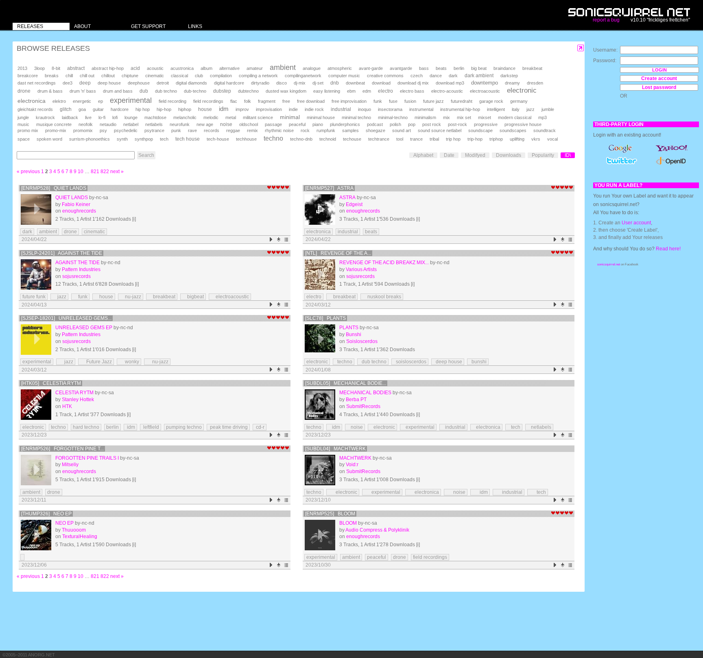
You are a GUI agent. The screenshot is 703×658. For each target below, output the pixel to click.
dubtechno (248, 91)
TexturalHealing (79, 536)
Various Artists (361, 269)
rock (305, 130)
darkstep (509, 75)
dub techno (166, 91)
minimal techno (356, 117)
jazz (530, 109)
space (23, 139)
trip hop (453, 139)
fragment (266, 101)
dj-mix (300, 82)
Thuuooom (74, 530)
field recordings (208, 101)
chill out (87, 75)
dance (436, 75)
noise (226, 124)
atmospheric (339, 68)
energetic (82, 101)
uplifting (517, 139)
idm (224, 109)
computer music (344, 75)
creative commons (385, 75)
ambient (283, 67)
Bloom (348, 523)
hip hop (142, 109)
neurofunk (180, 124)
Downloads (508, 155)
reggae (233, 130)
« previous (28, 171)
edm (366, 91)
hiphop (184, 109)
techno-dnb (301, 139)
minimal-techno (393, 117)
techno (273, 138)
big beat (479, 68)
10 (80, 171)
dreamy (512, 82)
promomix (83, 130)
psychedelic (126, 130)
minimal (290, 117)
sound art (401, 130)
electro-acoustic (447, 91)
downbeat (355, 82)
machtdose (155, 117)
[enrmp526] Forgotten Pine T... (62, 449)
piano (317, 124)
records (211, 130)
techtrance (378, 139)
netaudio (108, 124)
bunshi (478, 362)
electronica (31, 101)
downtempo (484, 83)
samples (350, 130)
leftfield (150, 427)
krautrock (45, 117)
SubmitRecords (363, 406)
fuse (393, 101)
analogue (312, 68)
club (199, 75)
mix (446, 117)
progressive (486, 124)
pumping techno (184, 427)
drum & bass (50, 91)
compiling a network (258, 75)
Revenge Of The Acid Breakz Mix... (384, 262)
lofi (115, 117)
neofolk (86, 124)
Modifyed (475, 155)
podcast (375, 124)
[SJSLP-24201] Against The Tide (61, 253)
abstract (76, 68)
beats (441, 68)
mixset (484, 117)
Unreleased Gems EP (83, 327)
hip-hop (164, 109)
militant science (258, 117)
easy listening (326, 91)
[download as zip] (279, 239)
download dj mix (413, 82)
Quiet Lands (71, 197)
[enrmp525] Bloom (330, 514)
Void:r (352, 464)
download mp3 (450, 82)
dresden (535, 82)
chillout (108, 75)
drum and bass (118, 91)
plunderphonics (345, 124)
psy (103, 130)
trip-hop (474, 139)
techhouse (246, 139)
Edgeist (354, 204)
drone (24, 91)
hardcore (120, 109)
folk (247, 101)
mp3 (542, 117)
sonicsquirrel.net (608, 264)
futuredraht (461, 101)
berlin (459, 68)
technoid (327, 139)
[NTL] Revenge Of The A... (338, 253)
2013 (22, 68)
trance (416, 139)
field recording (172, 101)
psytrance (154, 130)
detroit (163, 82)
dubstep (222, 91)
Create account (659, 78)
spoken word (49, 139)
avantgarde (401, 68)
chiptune (130, 75)
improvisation (269, 109)
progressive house (522, 124)
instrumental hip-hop (460, 109)
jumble (547, 109)
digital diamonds (191, 82)
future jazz (433, 101)
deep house (109, 82)
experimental (131, 100)
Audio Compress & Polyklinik (377, 530)
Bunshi (353, 334)
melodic (210, 117)
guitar (98, 109)
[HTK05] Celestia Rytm (51, 383)
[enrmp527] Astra (329, 188)
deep (85, 83)
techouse (352, 139)
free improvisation (349, 101)
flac (233, 101)
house (205, 109)
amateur (255, 68)
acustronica (182, 68)
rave (192, 130)
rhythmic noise (279, 130)
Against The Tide (77, 262)
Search (146, 155)
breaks (52, 75)
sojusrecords (76, 276)
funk (377, 101)
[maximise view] (581, 48)
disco (281, 82)
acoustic (155, 68)
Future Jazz (96, 362)
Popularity (543, 155)
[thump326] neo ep (46, 514)
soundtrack (544, 130)
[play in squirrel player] (36, 209)
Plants (348, 327)
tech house (187, 138)
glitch (66, 109)
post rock (431, 124)
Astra (347, 197)
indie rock (314, 109)
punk (176, 130)
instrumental (421, 109)
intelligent (496, 109)
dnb (334, 82)
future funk (34, 297)
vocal (552, 139)
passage (273, 124)
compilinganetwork (303, 75)
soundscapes (513, 130)
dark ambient (479, 75)
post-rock (457, 124)
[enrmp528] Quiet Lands (53, 188)
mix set (464, 117)
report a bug (606, 20)
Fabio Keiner (76, 204)
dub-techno (195, 91)
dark (453, 75)
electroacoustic (485, 91)
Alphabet (423, 155)
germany (519, 101)
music (23, 124)
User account (636, 223)
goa (82, 109)
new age (204, 124)
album (206, 68)
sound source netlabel (439, 130)
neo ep (64, 523)
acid (135, 68)
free (286, 101)
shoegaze (375, 130)
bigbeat (193, 297)
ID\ (568, 155)
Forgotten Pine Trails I (87, 458)
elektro (59, 101)
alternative (229, 68)
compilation (221, 75)
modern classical (514, 117)
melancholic (184, 117)
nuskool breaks (381, 297)
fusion (410, 101)
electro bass (412, 91)
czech (416, 75)
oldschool (248, 124)
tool (399, 139)
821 (95, 171)
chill (69, 75)
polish (395, 124)
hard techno (86, 427)
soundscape (480, 130)
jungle (23, 117)
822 (104, 171)
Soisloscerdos (362, 341)
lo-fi (101, 117)
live (88, 117)
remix (252, 130)
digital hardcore (229, 82)
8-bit (56, 68)
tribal (434, 139)
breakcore (27, 75)
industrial (341, 109)
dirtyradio (260, 82)
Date (449, 155)
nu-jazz (130, 297)
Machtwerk (355, 458)
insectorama (390, 109)
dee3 (67, 82)
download (381, 82)
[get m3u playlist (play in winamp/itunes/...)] (286, 239)
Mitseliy (70, 464)
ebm (351, 91)
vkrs (535, 139)
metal (230, 117)
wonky (129, 362)
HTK (67, 406)
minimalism (425, 117)
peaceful (297, 124)
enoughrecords (79, 211)
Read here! (668, 249)
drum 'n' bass (83, 91)
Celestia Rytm (74, 392)
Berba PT (356, 399)
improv (242, 109)
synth (122, 139)
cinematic (154, 75)
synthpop (144, 139)
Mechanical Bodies (365, 392)
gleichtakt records (35, 109)
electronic (522, 90)
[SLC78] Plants (325, 318)
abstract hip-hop (108, 68)
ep (100, 101)
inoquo (364, 109)
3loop (39, 68)
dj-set (317, 82)
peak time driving (228, 427)
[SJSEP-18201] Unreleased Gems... (66, 318)
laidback (70, 117)
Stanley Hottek (78, 399)
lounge (131, 117)
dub (144, 91)
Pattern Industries (81, 269)
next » (117, 171)
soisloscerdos (409, 362)
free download (311, 101)
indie (293, 109)
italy (516, 109)
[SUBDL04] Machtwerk (335, 449)
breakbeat (532, 68)
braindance (504, 68)
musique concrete (54, 124)
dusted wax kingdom (286, 91)
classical (179, 75)
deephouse (139, 82)
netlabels (154, 124)
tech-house (218, 139)
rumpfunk (326, 130)
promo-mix (55, 130)
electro (385, 91)
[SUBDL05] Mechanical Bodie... (345, 383)
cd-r (259, 427)
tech (164, 139)
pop (411, 124)
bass (424, 68)
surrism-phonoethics (89, 139)
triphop (496, 139)
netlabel (130, 124)
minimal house (321, 117)
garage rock (491, 101)
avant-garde (371, 68)
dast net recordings (36, 82)
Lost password (659, 87)
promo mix (27, 130)
